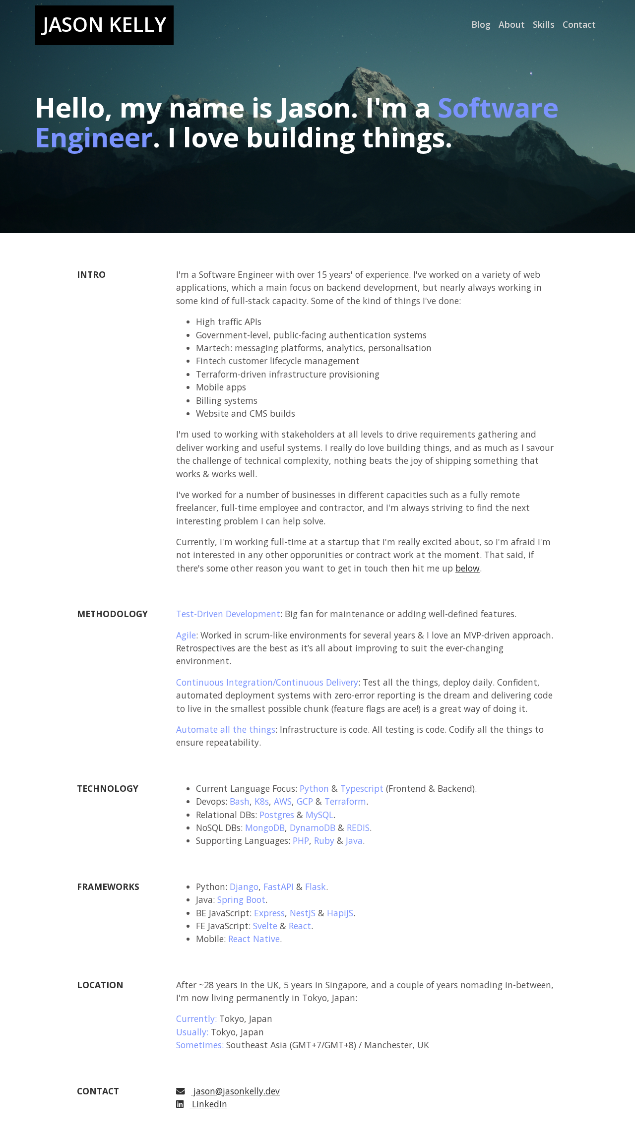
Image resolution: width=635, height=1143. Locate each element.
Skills (544, 24)
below (467, 568)
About (512, 24)
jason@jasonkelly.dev (236, 1091)
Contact (579, 24)
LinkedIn (208, 1104)
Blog (481, 24)
